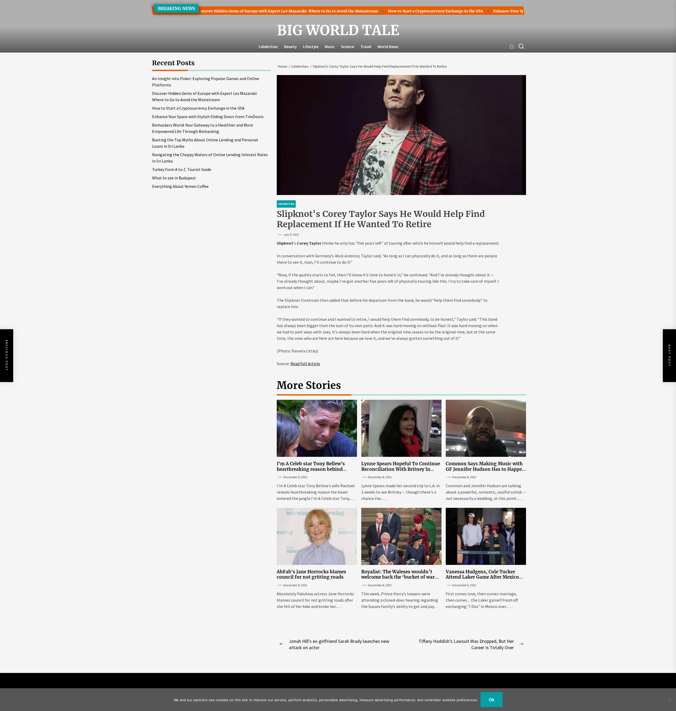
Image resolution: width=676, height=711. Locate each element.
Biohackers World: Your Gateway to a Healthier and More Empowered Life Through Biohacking (202, 128)
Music (330, 46)
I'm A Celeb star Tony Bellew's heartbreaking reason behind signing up (311, 469)
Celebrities (268, 46)
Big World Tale (338, 30)
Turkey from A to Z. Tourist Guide (181, 169)
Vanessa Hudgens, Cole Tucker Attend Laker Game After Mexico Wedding (482, 577)
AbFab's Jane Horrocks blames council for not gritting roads (311, 574)
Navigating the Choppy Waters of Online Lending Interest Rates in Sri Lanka (210, 158)
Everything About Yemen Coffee (180, 186)
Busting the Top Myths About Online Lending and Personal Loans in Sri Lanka (205, 143)
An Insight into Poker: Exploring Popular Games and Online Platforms (205, 81)
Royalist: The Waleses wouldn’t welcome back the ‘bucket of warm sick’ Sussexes (400, 577)
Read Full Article (305, 363)
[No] (669, 699)
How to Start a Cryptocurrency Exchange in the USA (411, 11)
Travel (365, 46)
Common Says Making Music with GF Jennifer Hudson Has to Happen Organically (485, 469)
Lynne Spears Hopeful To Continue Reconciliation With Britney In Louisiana (400, 469)
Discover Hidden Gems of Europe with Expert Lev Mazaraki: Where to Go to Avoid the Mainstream (263, 11)
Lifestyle (310, 46)
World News (388, 46)
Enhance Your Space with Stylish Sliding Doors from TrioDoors (208, 116)
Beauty (290, 46)
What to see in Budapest (174, 177)
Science (347, 46)
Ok (491, 699)
